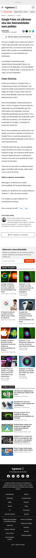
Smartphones (10, 494)
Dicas (26, 506)
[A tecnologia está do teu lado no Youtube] (18, 476)
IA (9, 510)
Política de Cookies (26, 523)
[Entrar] (33, 7)
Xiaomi (10, 506)
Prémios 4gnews (26, 535)
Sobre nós (10, 525)
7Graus (22, 544)
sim (21, 208)
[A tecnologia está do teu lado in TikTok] (22, 476)
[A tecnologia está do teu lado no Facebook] (8, 476)
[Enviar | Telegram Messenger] (33, 31)
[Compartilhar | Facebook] (23, 31)
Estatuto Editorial (10, 529)
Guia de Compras (10, 514)
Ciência (26, 494)
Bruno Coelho (5, 30)
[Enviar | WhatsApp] (30, 31)
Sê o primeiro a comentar (19, 235)
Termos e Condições (26, 519)
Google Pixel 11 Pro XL (21, 12)
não (26, 208)
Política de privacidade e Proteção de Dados (9, 520)
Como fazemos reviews (9, 538)
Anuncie (26, 531)
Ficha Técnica (10, 533)
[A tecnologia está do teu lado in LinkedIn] (27, 476)
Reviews (26, 502)
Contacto (26, 527)
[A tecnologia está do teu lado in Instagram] (13, 476)
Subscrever (29, 261)
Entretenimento (26, 498)
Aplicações (10, 498)
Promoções (26, 510)
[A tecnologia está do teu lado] (11, 7)
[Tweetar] (27, 31)
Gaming (26, 514)
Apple (9, 502)
